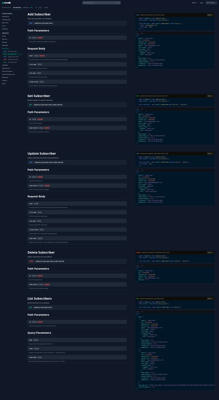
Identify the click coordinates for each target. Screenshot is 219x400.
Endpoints (5, 29)
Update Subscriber (11, 57)
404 (142, 109)
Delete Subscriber (11, 59)
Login (201, 3)
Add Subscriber (10, 51)
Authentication (6, 19)
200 (137, 109)
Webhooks (27, 7)
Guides (46, 7)
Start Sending (211, 3)
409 (142, 33)
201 (137, 33)
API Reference (17, 7)
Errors (4, 26)
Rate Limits (5, 23)
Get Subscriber (10, 54)
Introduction (5, 16)
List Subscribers (10, 62)
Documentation (6, 7)
